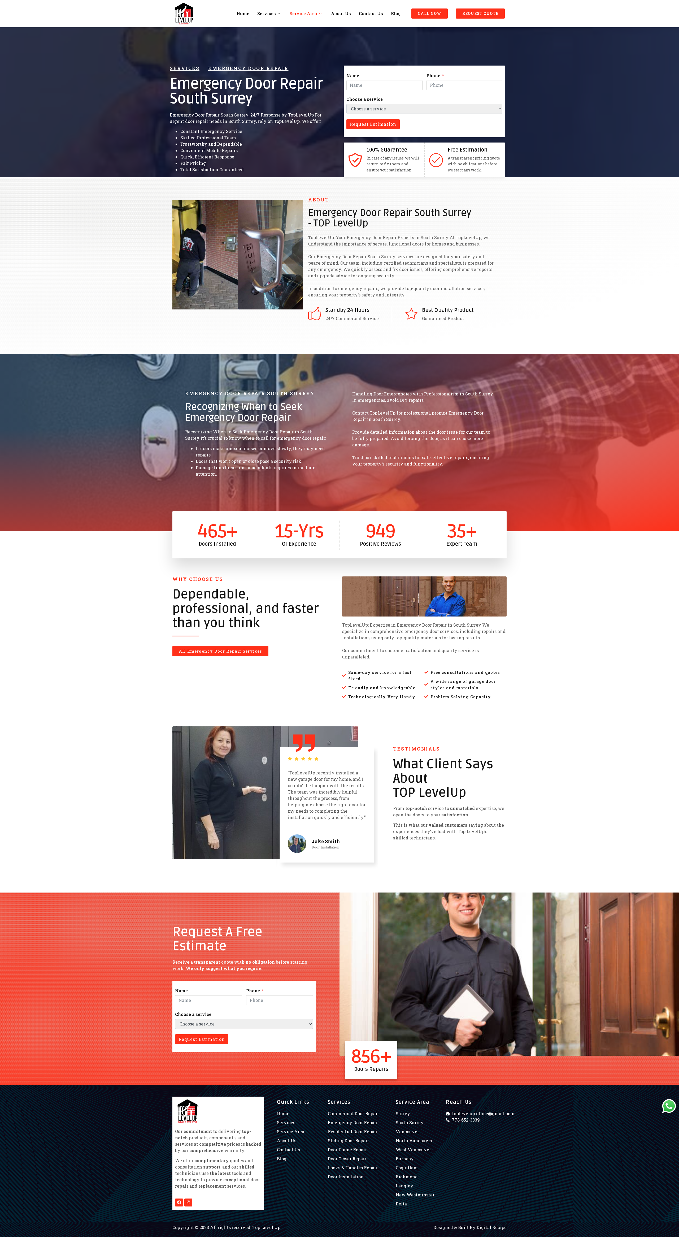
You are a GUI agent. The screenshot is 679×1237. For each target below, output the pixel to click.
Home (243, 13)
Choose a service (364, 99)
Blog (396, 13)
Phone (433, 75)
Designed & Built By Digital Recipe (470, 1227)
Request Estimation (373, 124)
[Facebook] (179, 1202)
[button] (429, 13)
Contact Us (371, 13)
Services (266, 13)
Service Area (303, 13)
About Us (341, 13)
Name (352, 75)
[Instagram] (188, 1202)
